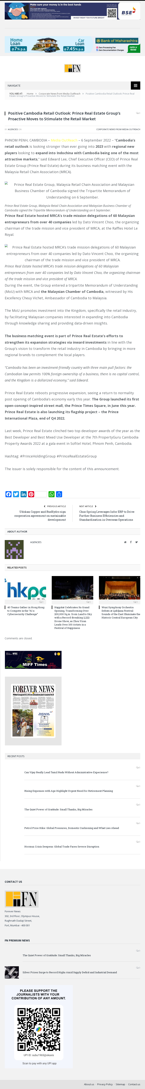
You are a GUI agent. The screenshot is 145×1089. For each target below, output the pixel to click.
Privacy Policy (105, 1084)
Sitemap (120, 1084)
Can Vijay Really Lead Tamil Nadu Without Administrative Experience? (66, 772)
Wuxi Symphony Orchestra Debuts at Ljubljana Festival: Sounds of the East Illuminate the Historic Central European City (121, 612)
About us (89, 1084)
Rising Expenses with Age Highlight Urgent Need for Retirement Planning (68, 791)
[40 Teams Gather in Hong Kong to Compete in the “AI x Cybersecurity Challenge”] (25, 589)
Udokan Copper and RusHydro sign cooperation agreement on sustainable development (40, 515)
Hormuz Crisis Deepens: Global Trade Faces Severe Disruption (61, 846)
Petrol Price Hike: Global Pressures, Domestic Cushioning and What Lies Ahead (71, 828)
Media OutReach (64, 140)
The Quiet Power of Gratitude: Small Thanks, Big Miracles (58, 809)
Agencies (13, 129)
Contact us (134, 1084)
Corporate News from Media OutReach (118, 129)
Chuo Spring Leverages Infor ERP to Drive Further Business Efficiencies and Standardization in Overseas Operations (106, 515)
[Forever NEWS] (72, 67)
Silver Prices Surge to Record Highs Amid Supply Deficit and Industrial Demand (70, 972)
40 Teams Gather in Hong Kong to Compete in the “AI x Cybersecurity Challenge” (25, 611)
